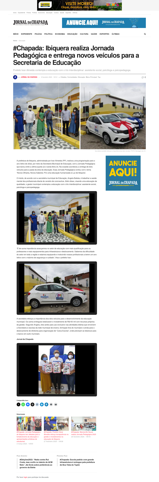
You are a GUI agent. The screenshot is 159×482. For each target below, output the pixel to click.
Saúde (62, 13)
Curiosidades (72, 77)
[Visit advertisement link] (79, 5)
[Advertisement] (126, 288)
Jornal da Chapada (29, 77)
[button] (51, 236)
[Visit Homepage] (30, 23)
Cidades (63, 77)
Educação (49, 13)
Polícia (29, 13)
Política (34, 13)
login (25, 477)
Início (15, 13)
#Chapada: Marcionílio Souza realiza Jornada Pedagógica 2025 (83, 433)
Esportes (68, 13)
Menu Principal (91, 77)
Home (15, 41)
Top (99, 77)
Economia (41, 13)
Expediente (21, 13)
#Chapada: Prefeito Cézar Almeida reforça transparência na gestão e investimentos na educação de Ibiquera (56, 435)
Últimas (75, 13)
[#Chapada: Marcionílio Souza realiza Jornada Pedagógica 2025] (83, 424)
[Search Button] (145, 34)
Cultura (56, 13)
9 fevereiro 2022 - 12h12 (49, 77)
